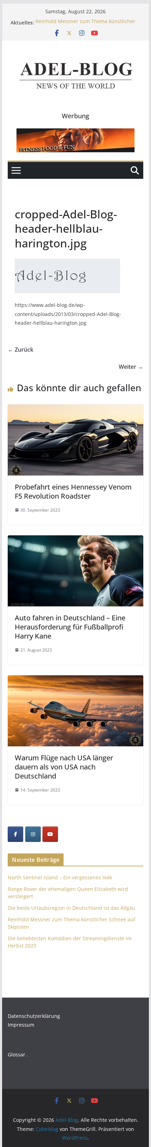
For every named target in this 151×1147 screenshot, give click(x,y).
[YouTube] (50, 834)
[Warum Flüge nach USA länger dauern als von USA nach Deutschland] (75, 680)
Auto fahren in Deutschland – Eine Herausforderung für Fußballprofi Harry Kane (70, 627)
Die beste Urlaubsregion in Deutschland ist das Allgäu (71, 908)
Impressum (21, 1024)
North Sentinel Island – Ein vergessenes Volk (60, 877)
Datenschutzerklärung (34, 1016)
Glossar (16, 1054)
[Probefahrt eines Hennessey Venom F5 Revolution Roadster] (75, 409)
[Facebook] (15, 834)
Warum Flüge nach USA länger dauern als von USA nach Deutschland (64, 767)
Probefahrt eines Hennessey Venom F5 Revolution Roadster (73, 491)
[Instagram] (33, 834)
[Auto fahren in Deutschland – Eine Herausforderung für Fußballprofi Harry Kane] (75, 540)
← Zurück (20, 349)
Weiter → (131, 367)
